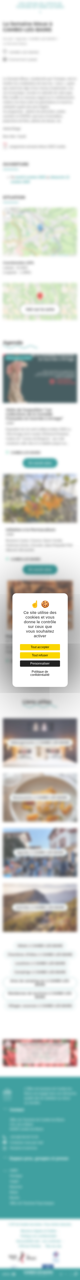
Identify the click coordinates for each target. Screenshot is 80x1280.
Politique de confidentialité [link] (40, 673)
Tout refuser (40, 655)
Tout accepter (40, 647)
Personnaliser (40, 663)
